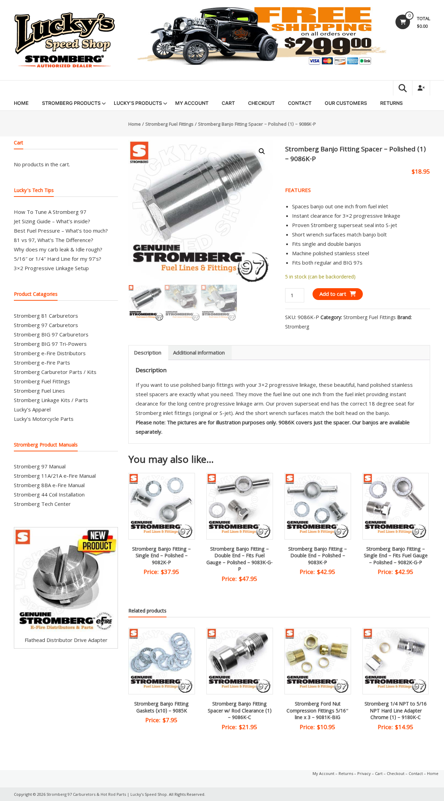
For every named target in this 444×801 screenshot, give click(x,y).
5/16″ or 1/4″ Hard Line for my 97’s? (57, 258)
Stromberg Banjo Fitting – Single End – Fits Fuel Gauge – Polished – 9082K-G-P (396, 556)
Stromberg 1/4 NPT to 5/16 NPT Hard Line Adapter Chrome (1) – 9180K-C (396, 711)
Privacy (364, 773)
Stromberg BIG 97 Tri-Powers (50, 343)
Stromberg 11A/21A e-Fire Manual (55, 475)
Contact (299, 103)
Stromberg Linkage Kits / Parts (51, 400)
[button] (262, 151)
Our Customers (346, 103)
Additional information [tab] (199, 352)
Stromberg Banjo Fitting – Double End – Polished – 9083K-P (317, 556)
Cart (228, 103)
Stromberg (297, 326)
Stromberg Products (71, 103)
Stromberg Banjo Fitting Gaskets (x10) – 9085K (161, 708)
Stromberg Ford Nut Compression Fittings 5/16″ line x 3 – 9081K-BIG (318, 711)
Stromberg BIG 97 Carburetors (51, 334)
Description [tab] (147, 352)
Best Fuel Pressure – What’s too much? (61, 230)
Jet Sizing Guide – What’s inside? (52, 221)
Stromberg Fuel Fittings (169, 124)
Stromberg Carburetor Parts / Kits (55, 371)
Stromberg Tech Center (42, 503)
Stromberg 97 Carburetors (46, 325)
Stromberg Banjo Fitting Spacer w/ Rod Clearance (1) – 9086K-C (240, 711)
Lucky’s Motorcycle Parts (44, 418)
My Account (191, 103)
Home (21, 103)
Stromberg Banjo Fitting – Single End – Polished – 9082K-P (161, 556)
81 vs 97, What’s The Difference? (53, 239)
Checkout (261, 103)
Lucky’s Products (138, 103)
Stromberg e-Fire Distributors (50, 353)
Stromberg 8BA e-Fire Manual (49, 485)
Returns (391, 103)
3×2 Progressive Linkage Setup (51, 268)
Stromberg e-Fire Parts (42, 362)
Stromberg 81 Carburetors (46, 315)
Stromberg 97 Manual (40, 466)
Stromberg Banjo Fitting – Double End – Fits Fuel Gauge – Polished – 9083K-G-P (239, 559)
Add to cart (332, 293)
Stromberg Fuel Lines (39, 390)
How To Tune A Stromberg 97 (50, 211)
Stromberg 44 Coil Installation (49, 494)
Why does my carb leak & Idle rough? (58, 249)
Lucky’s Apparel (32, 409)
